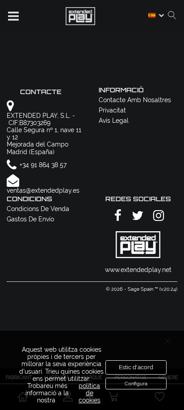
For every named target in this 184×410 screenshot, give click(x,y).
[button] (13, 16)
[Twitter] (136, 216)
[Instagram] (157, 216)
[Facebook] (116, 216)
